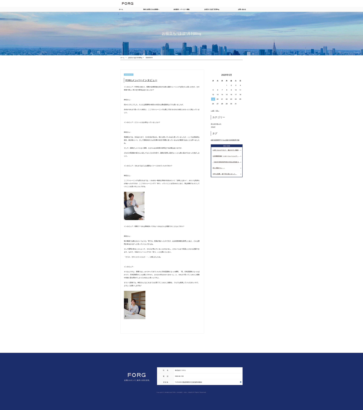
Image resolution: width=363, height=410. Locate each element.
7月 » (217, 111)
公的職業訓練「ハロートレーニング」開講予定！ (227, 156)
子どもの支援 (224, 140)
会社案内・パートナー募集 (181, 9)
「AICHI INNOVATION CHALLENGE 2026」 (227, 162)
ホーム (121, 9)
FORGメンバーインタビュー (141, 80)
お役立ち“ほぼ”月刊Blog (211, 9)
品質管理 (217, 140)
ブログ (213, 127)
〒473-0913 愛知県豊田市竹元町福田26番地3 (188, 382)
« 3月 (212, 111)
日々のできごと (216, 124)
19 (213, 99)
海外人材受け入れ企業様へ (151, 9)
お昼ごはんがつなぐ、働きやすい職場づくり (227, 150)
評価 (237, 140)
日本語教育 (232, 140)
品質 (212, 140)
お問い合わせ (242, 9)
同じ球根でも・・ (219, 168)
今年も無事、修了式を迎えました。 (225, 174)
